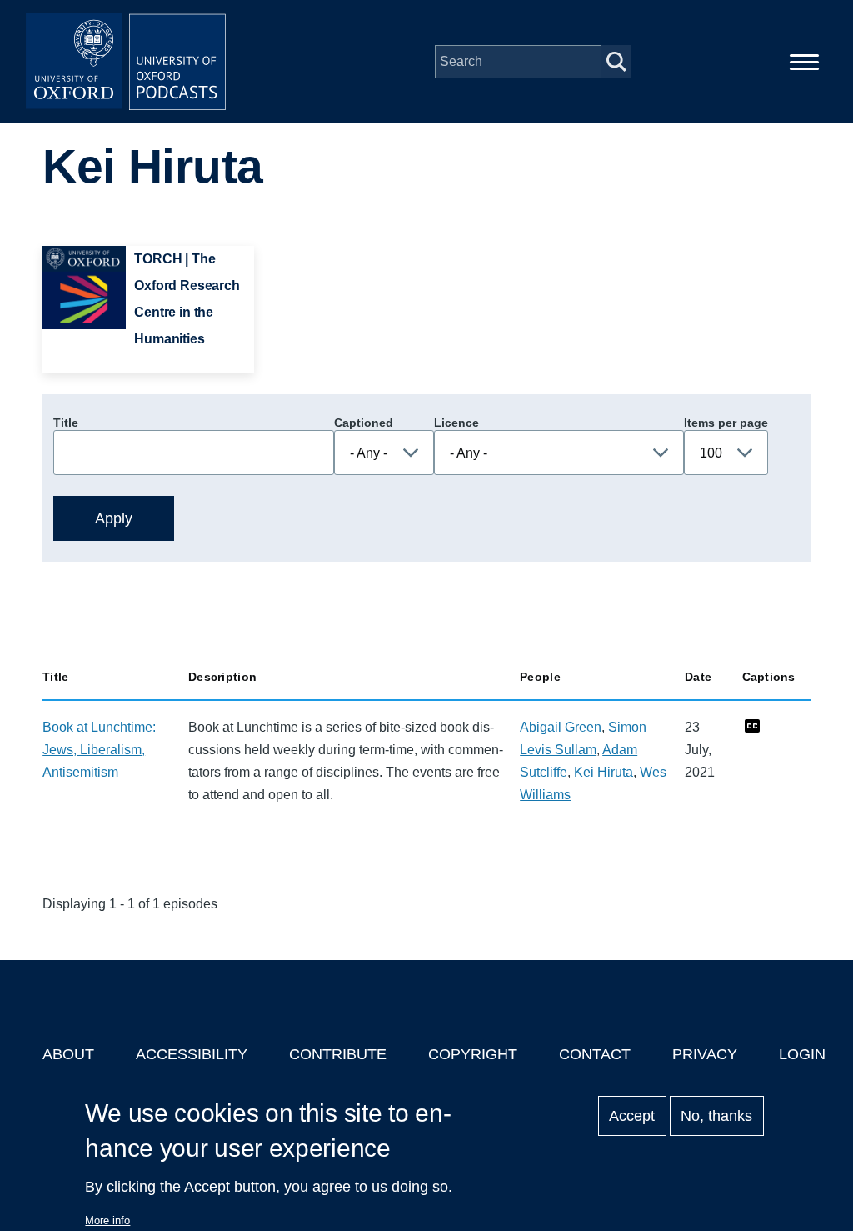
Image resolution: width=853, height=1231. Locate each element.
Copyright (472, 1054)
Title (65, 422)
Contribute (338, 1054)
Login (802, 1054)
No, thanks (716, 1116)
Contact (595, 1054)
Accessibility (191, 1054)
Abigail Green (560, 727)
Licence (456, 422)
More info (107, 1220)
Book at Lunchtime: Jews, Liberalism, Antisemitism (99, 749)
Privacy (704, 1054)
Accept (632, 1116)
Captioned (363, 422)
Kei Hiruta (603, 772)
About (68, 1054)
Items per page (726, 422)
